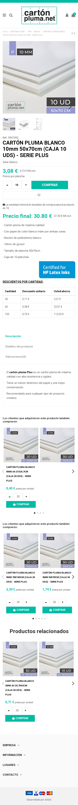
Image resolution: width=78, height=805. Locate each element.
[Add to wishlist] (39, 195)
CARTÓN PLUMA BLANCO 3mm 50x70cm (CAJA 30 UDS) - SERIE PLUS (56, 577)
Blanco (13, 162)
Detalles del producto (19, 346)
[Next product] (74, 33)
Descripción (13, 336)
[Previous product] (72, 33)
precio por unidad (20, 488)
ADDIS (48, 799)
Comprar (50, 185)
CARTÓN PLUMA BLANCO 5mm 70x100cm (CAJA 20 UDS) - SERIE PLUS (20, 577)
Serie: (6, 162)
